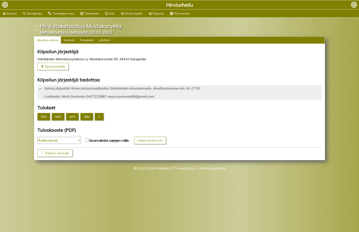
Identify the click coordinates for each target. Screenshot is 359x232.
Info (109, 13)
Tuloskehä (87, 40)
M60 (58, 117)
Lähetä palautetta (211, 168)
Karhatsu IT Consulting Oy (175, 168)
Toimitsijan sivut (61, 13)
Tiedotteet (89, 13)
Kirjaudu (156, 13)
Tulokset (69, 40)
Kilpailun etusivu (47, 40)
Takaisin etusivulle (57, 153)
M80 (87, 117)
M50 (44, 117)
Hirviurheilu (179, 5)
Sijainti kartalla (55, 66)
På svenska (180, 13)
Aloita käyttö (131, 13)
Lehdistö (104, 40)
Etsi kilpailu (32, 13)
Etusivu (9, 13)
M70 (72, 117)
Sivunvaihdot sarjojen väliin (109, 140)
